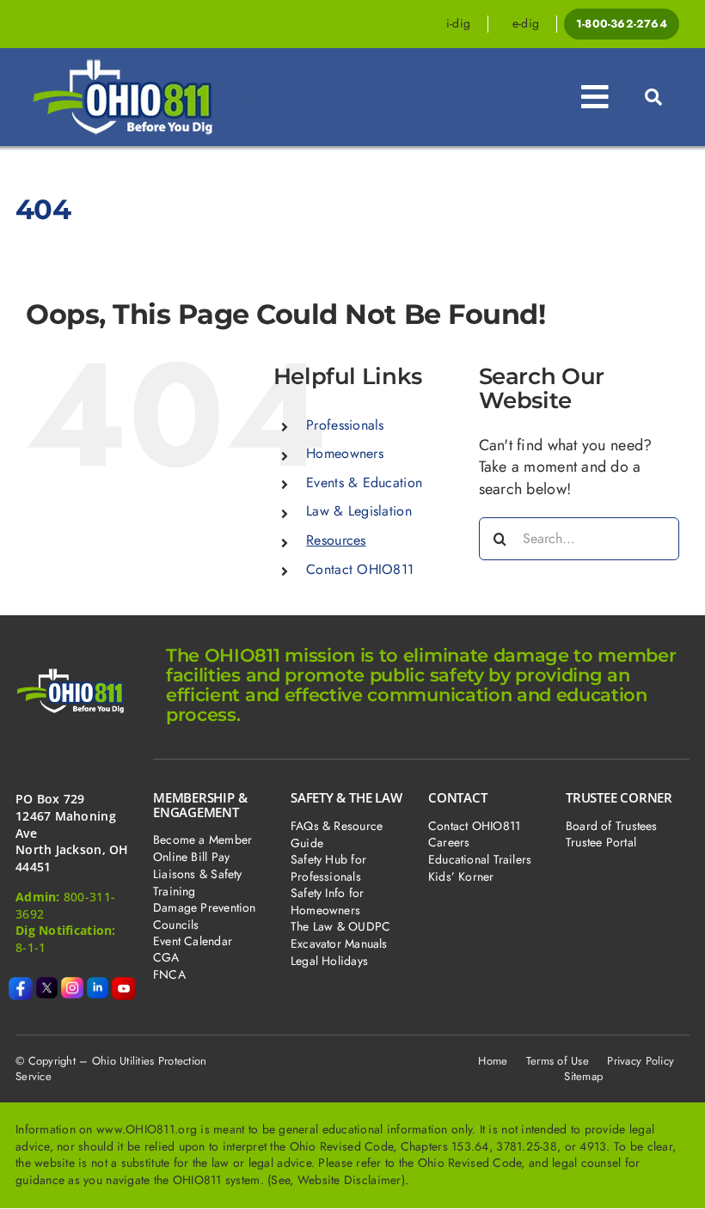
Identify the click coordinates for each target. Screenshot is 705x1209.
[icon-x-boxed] (47, 985)
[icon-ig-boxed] (72, 985)
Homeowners (344, 453)
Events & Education (364, 482)
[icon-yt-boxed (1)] (124, 985)
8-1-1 (30, 947)
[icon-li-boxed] (98, 985)
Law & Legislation (359, 511)
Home (492, 1061)
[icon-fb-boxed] (21, 985)
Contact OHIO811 (360, 569)
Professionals (345, 425)
